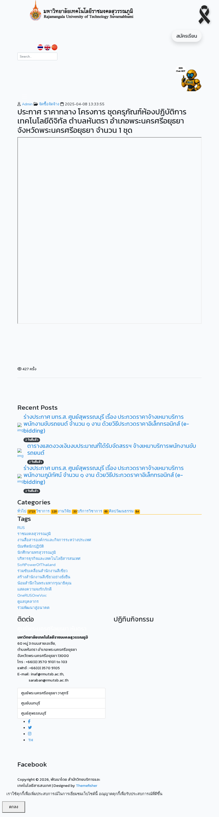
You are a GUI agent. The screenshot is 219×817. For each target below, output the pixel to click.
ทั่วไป (26, 511)
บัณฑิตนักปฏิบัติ (30, 546)
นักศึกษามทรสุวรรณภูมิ (36, 552)
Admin (27, 104)
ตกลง (13, 807)
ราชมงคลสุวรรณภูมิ (34, 533)
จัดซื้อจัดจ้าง (48, 104)
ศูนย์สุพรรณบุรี (33, 713)
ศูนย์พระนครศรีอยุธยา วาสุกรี (44, 693)
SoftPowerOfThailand (36, 564)
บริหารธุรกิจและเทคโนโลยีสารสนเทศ (48, 558)
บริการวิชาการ (92, 511)
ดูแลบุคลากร (28, 601)
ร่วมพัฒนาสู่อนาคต (33, 607)
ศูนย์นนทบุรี (30, 703)
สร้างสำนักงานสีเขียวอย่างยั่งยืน (43, 577)
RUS (21, 527)
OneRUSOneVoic (32, 595)
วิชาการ (46, 511)
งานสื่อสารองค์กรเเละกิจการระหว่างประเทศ (54, 540)
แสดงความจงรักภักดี (34, 589)
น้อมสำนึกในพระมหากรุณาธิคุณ (44, 583)
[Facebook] (29, 721)
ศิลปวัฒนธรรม (124, 511)
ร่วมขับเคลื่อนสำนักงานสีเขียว (42, 570)
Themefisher (86, 785)
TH (30, 740)
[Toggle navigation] (24, 96)
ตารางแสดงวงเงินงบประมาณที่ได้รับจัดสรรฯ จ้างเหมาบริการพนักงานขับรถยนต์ (111, 449)
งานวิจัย (67, 511)
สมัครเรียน (186, 35)
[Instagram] (30, 734)
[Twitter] (30, 728)
